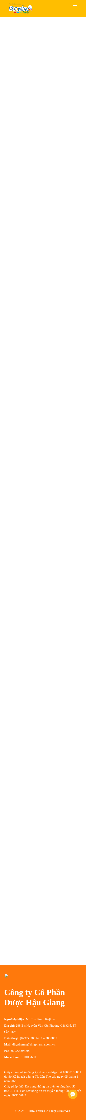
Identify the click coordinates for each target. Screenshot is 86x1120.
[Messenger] (72, 1094)
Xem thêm (11, 627)
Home (8, 29)
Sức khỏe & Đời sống (32, 29)
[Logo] (20, 8)
